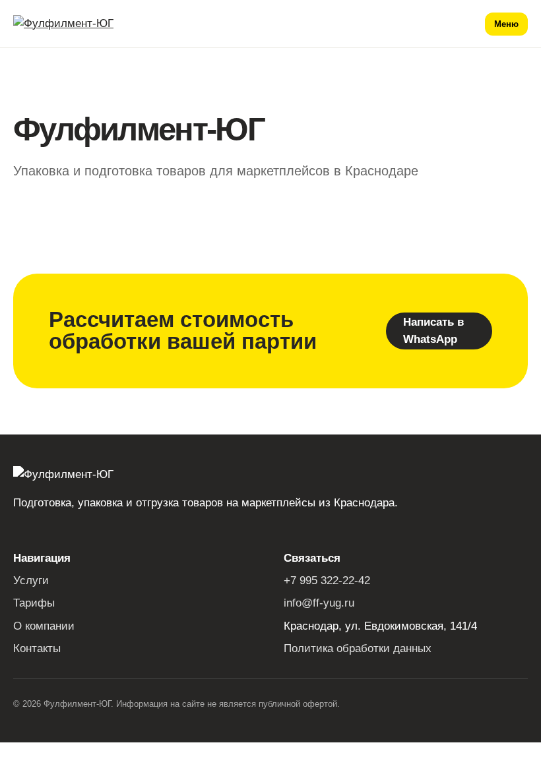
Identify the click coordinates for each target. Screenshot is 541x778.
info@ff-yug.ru (319, 603)
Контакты (37, 648)
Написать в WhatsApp (433, 330)
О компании (44, 626)
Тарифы (34, 603)
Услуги (31, 580)
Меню (506, 24)
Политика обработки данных (357, 648)
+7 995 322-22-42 (327, 580)
